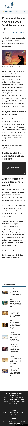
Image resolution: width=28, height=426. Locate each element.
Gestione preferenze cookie (21, 424)
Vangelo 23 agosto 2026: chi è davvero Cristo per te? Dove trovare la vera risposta (15, 349)
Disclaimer (20, 393)
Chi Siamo (13, 393)
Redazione (7, 393)
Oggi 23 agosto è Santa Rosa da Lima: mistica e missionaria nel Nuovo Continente (15, 325)
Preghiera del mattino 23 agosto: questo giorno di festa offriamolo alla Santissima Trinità (15, 337)
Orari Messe (8, 11)
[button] (24, 12)
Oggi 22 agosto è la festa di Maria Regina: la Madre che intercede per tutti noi (15, 372)
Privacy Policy (14, 395)
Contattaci (14, 414)
